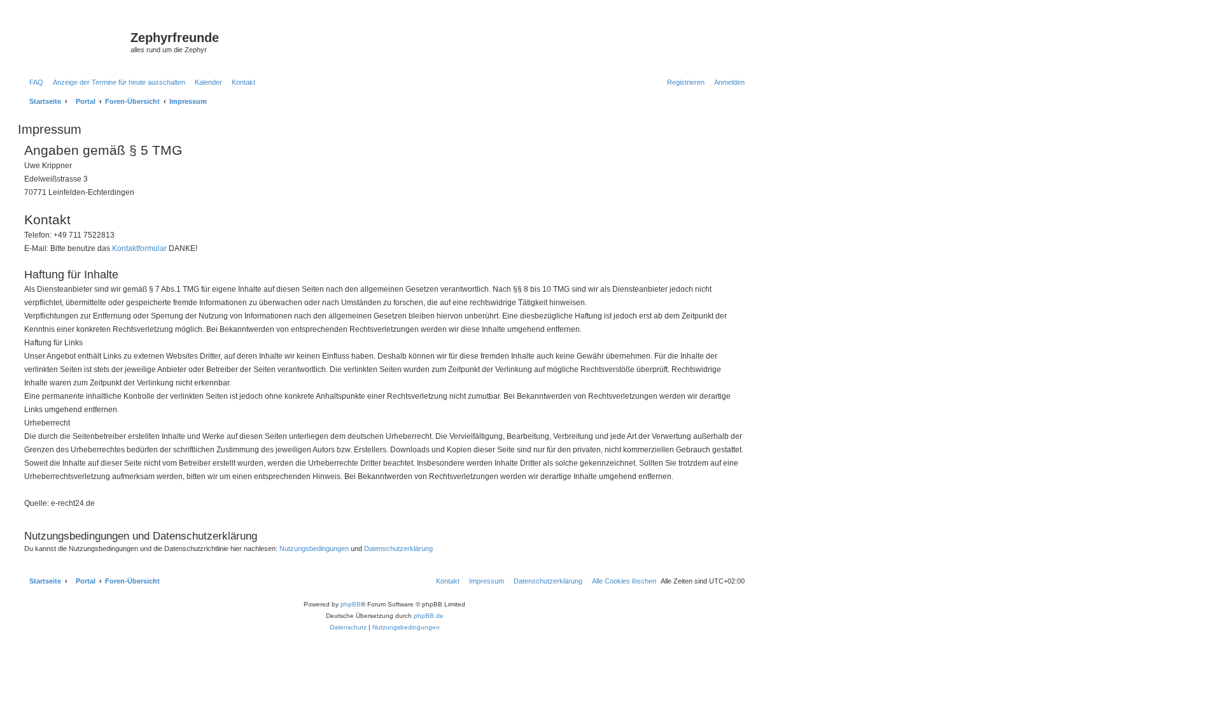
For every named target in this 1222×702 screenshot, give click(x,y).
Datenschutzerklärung (398, 548)
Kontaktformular (139, 249)
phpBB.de (429, 615)
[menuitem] (33, 82)
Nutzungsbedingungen (314, 548)
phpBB (351, 604)
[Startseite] (75, 41)
